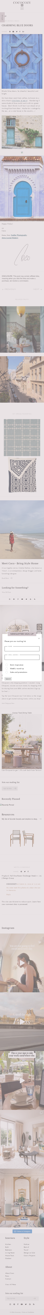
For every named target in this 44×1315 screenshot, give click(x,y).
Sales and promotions (18, 672)
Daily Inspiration (16, 665)
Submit (8, 679)
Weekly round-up (17, 669)
